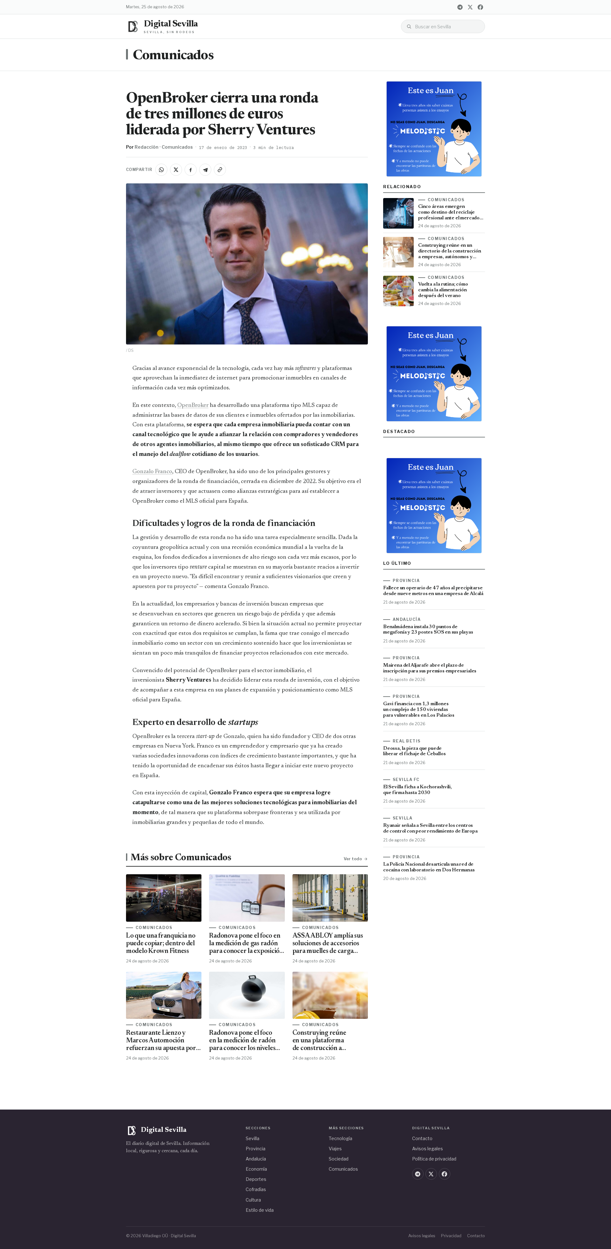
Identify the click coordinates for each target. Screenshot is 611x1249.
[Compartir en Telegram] (205, 170)
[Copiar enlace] (220, 170)
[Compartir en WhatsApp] (161, 170)
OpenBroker (192, 405)
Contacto (422, 1138)
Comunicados (173, 56)
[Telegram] (460, 7)
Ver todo (353, 858)
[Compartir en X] (176, 170)
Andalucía (256, 1158)
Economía (256, 1169)
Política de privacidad (434, 1158)
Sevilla (252, 1138)
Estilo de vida (260, 1210)
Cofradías (256, 1189)
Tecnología (340, 1138)
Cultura (253, 1200)
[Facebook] (480, 7)
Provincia (255, 1148)
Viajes (335, 1148)
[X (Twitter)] (470, 7)
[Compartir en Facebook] (191, 170)
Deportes (256, 1179)
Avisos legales (427, 1148)
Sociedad (338, 1158)
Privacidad (451, 1235)
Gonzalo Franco (152, 472)
